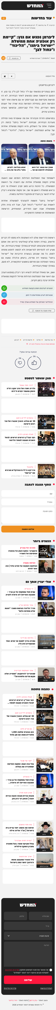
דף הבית (52, 25)
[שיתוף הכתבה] (3, 58)
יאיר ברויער (13, 1000)
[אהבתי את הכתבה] (34, 363)
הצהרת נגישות (46, 988)
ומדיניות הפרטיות (12, 969)
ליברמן (16, 340)
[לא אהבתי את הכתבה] (20, 363)
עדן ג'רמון (33, 1000)
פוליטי (38, 340)
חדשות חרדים (27, 340)
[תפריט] (49, 6)
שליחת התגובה (28, 529)
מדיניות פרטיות (10, 988)
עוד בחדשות (42, 25)
